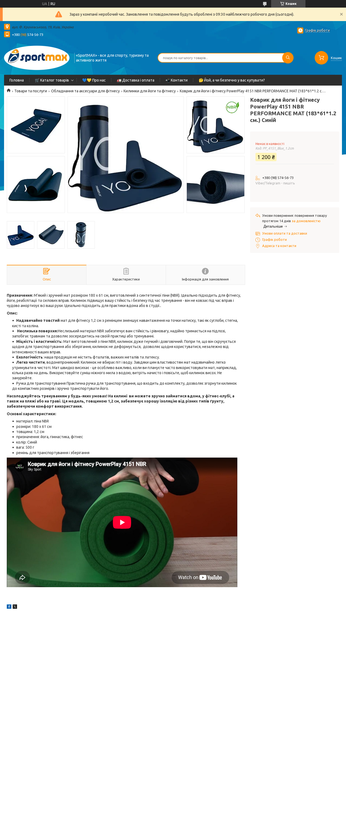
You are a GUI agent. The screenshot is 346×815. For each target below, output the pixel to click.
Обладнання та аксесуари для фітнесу (85, 91)
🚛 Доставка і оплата (135, 80)
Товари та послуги (30, 91)
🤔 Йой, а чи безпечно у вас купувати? (232, 80)
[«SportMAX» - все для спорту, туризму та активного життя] (36, 57)
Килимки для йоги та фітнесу (150, 91)
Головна (16, 80)
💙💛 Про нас (94, 80)
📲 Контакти (176, 80)
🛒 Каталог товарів (52, 80)
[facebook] (9, 607)
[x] (15, 607)
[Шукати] (288, 57)
